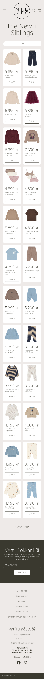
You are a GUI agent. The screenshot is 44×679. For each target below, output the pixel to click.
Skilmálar (22, 601)
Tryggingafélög (22, 612)
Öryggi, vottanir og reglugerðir (22, 617)
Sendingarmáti (22, 596)
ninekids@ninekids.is (22, 634)
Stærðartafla (22, 607)
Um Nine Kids (22, 591)
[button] (4, 10)
